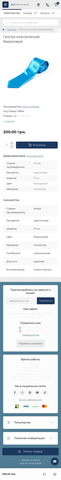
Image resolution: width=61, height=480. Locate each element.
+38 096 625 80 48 (32, 327)
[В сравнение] (55, 474)
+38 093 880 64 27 (32, 331)
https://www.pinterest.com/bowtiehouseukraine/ (30, 392)
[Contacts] (47, 4)
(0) (15, 116)
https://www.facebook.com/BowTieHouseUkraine (15, 392)
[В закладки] (44, 474)
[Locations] (38, 4)
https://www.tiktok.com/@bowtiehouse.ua (45, 392)
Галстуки (11, 29)
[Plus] (12, 143)
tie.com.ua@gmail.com (30, 400)
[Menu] (5, 4)
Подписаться (45, 301)
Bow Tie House (31, 106)
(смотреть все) (34, 156)
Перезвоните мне (30, 335)
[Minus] (12, 147)
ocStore (36, 460)
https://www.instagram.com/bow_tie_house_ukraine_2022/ (22, 392)
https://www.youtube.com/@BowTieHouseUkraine (37, 392)
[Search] (5, 22)
